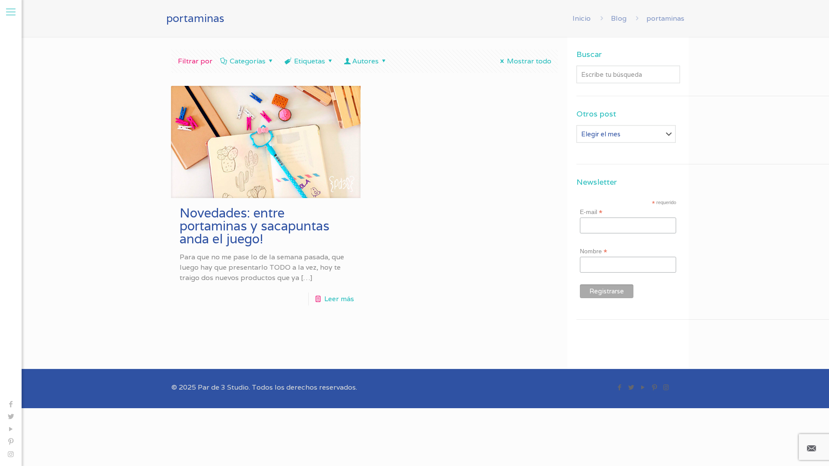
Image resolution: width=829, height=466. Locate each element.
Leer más (339, 298)
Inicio (582, 18)
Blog (618, 18)
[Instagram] (11, 454)
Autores (365, 61)
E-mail (591, 212)
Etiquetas (309, 61)
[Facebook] (11, 404)
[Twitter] (11, 416)
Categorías (248, 61)
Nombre (593, 251)
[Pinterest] (11, 441)
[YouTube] (11, 429)
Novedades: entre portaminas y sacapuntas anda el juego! (254, 226)
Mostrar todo (529, 61)
